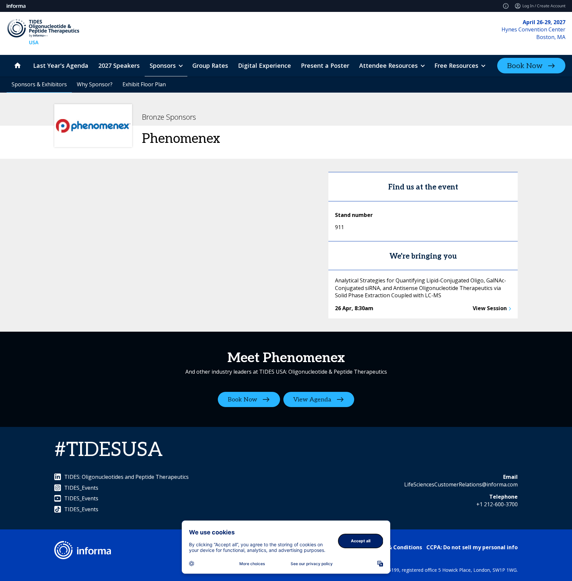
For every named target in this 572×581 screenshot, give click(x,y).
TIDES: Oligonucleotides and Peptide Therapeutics (126, 476)
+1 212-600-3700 (497, 504)
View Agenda (312, 399)
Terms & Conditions (395, 547)
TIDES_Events (81, 487)
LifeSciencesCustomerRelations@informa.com (461, 484)
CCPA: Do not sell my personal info (472, 547)
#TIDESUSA (108, 450)
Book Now (525, 66)
